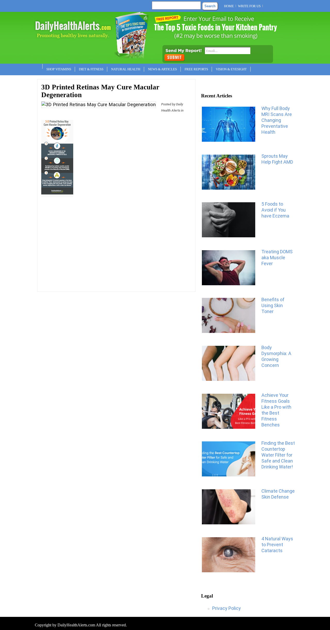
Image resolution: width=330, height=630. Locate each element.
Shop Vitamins (58, 69)
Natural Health (125, 69)
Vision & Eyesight (231, 69)
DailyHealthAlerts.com (76, 625)
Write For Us (249, 6)
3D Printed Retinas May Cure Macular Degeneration (100, 91)
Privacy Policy (226, 608)
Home (229, 6)
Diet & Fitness (91, 69)
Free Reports (196, 69)
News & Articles (162, 69)
